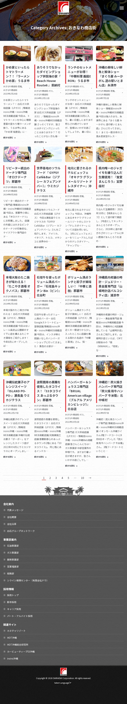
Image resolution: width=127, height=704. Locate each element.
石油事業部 (13, 545)
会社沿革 (11, 524)
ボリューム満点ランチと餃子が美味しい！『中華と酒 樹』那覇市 (79, 284)
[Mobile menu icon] (122, 8)
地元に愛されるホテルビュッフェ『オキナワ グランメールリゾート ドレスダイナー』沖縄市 (80, 179)
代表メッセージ (15, 510)
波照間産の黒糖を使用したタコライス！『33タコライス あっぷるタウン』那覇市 (49, 391)
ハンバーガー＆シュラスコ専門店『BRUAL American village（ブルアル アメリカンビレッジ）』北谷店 (80, 395)
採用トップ (13, 595)
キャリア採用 (14, 609)
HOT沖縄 (12, 637)
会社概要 (11, 517)
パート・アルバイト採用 (20, 616)
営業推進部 (13, 566)
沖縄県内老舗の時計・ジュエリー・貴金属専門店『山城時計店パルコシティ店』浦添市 (110, 286)
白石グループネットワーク (21, 531)
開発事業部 (13, 559)
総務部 (10, 573)
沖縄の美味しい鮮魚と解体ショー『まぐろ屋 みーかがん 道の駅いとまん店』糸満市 (111, 76)
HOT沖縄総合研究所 (17, 644)
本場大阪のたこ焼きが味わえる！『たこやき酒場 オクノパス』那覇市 (18, 284)
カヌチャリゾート (16, 630)
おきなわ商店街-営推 (12, 86)
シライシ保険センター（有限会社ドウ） (28, 580)
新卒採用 (11, 602)
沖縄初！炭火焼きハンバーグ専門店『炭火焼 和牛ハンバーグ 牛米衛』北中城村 (111, 391)
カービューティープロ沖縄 (21, 651)
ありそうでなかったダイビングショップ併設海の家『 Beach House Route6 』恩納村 (49, 76)
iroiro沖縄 (12, 658)
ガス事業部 (13, 552)
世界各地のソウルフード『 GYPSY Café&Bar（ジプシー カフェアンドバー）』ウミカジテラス (49, 179)
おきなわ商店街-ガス (43, 90)
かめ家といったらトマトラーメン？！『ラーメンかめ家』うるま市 (18, 74)
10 (82, 478)
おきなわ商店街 (10, 90)
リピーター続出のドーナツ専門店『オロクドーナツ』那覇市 (18, 175)
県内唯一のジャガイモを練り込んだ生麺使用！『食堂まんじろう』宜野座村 (110, 177)
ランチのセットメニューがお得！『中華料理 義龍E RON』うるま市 (79, 74)
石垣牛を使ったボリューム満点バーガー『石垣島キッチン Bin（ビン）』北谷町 (49, 286)
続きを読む (8, 137)
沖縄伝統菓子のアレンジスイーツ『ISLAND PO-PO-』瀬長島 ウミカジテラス (18, 391)
